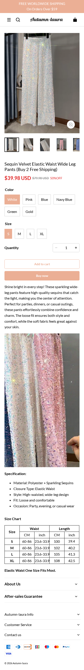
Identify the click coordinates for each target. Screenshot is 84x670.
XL (42, 234)
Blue (44, 199)
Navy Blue (64, 199)
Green (12, 211)
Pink (29, 199)
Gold (29, 211)
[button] (8, 19)
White (12, 199)
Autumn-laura (20, 663)
